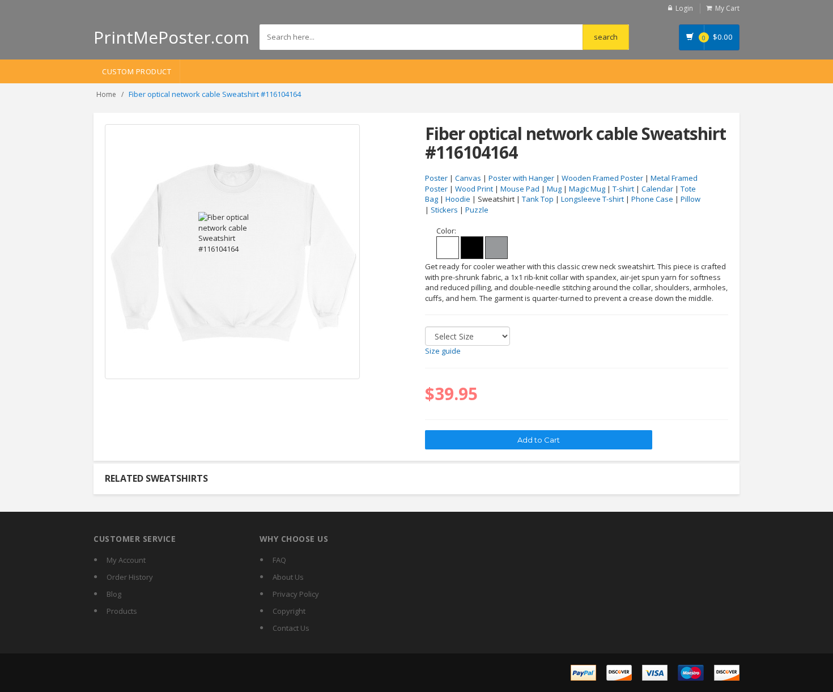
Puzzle (476, 210)
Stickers (444, 210)
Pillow (690, 199)
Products (122, 611)
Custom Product (136, 71)
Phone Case (652, 199)
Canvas (468, 178)
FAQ (279, 560)
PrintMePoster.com (171, 37)
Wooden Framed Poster (602, 178)
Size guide (443, 351)
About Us (288, 577)
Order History (130, 577)
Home (106, 94)
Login (684, 8)
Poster (436, 178)
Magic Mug (587, 189)
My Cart (727, 8)
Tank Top (538, 199)
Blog (114, 594)
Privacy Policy (296, 594)
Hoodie (457, 199)
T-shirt (623, 189)
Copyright (289, 611)
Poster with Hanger (521, 178)
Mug (554, 189)
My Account (126, 560)
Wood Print (474, 189)
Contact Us (291, 628)
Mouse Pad (519, 189)
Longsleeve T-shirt (592, 199)
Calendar (657, 189)
